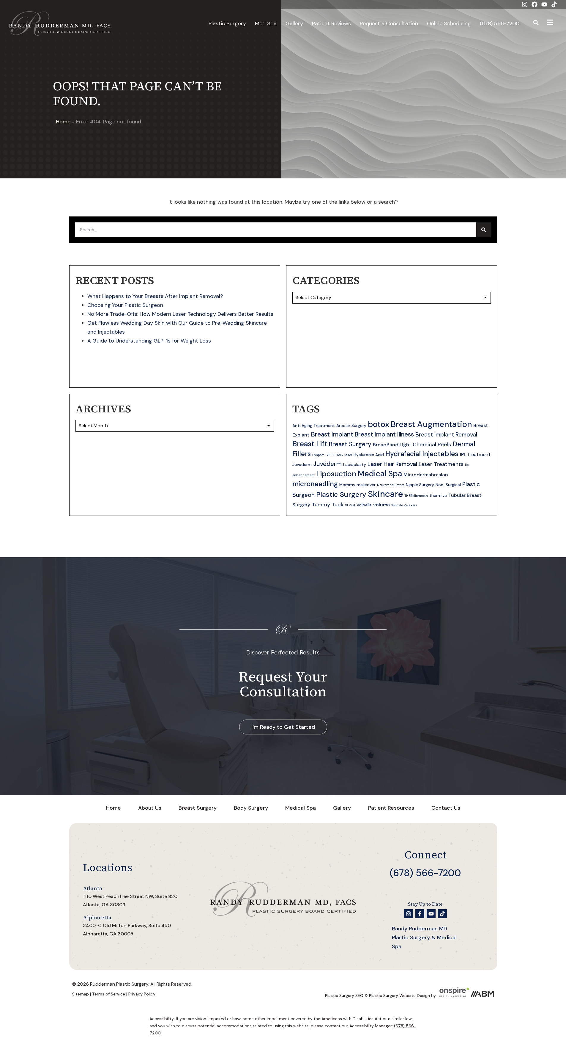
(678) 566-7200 (499, 23)
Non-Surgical (448, 484)
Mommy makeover (357, 484)
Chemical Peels (432, 444)
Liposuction (336, 474)
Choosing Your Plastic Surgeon (125, 305)
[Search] (483, 229)
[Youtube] (544, 4)
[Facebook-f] (419, 913)
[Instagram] (525, 4)
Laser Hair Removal (392, 464)
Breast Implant (332, 434)
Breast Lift (309, 444)
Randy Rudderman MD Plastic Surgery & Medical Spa (424, 937)
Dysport (318, 455)
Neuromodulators (390, 485)
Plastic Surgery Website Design (399, 995)
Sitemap (80, 994)
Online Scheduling (449, 23)
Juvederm (302, 464)
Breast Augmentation (431, 424)
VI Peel (350, 505)
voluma (381, 505)
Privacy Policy (141, 994)
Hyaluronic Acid (369, 454)
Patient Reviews (331, 23)
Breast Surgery (350, 444)
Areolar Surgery (351, 425)
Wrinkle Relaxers (404, 505)
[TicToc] (554, 4)
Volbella (364, 505)
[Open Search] (536, 23)
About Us (149, 807)
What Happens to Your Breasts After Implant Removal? (155, 296)
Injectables (440, 453)
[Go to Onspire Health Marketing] (454, 995)
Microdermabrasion (425, 475)
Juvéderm (327, 464)
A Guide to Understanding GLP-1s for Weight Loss (149, 340)
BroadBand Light (392, 445)
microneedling (315, 484)
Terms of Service (108, 994)
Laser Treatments (441, 464)
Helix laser (344, 455)
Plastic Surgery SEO (344, 995)
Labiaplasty (354, 464)
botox (378, 424)
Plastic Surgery (227, 23)
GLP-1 (329, 455)
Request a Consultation (389, 23)
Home (63, 121)
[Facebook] (534, 4)
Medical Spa (380, 474)
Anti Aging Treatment (313, 425)
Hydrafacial (403, 454)
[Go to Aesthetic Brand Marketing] (482, 995)
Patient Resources (391, 807)
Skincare (385, 494)
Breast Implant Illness (384, 434)
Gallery (294, 23)
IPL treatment (475, 454)
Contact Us (445, 807)
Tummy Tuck (327, 504)
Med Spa (266, 23)
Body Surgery (251, 807)
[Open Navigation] (550, 23)
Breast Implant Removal (446, 434)
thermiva (438, 495)
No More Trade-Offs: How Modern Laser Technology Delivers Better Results (180, 314)
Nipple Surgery (420, 484)
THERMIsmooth (416, 496)
